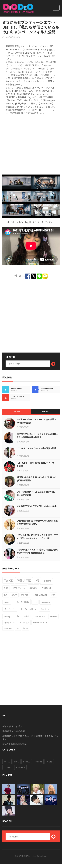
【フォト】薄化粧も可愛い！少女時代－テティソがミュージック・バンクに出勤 (37, 537)
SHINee (53, 616)
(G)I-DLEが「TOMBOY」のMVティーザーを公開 (36, 464)
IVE (37, 580)
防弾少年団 (24, 580)
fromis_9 (45, 609)
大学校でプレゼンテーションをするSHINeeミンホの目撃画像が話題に (37, 435)
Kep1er (46, 587)
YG (18, 628)
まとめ (49, 761)
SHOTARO (8, 628)
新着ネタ (45, 411)
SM (18, 616)
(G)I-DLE (24, 595)
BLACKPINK (21, 602)
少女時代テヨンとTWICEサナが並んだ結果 (36, 506)
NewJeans (45, 602)
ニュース (8, 767)
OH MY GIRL (40, 616)
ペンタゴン (24, 622)
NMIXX (6, 602)
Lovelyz (7, 616)
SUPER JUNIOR (40, 622)
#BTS (16, 761)
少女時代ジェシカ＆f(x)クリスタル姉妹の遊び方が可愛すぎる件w (37, 522)
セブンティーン (18, 587)
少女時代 (47, 580)
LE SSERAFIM (28, 609)
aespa (33, 587)
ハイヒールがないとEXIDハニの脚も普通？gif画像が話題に (36, 421)
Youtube (38, 761)
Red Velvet (39, 595)
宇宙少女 (27, 616)
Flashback (20, 767)
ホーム (7, 761)
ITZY (35, 602)
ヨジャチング (9, 622)
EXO (53, 595)
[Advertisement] (31, 144)
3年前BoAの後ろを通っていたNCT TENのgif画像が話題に (36, 479)
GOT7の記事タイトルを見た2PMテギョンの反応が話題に (36, 493)
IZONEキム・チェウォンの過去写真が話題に (36, 450)
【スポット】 (9, 609)
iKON (25, 628)
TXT (5, 595)
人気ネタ (17, 411)
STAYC (14, 595)
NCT (6, 587)
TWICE (8, 580)
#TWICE (26, 761)
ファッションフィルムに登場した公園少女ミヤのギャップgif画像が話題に (37, 551)
